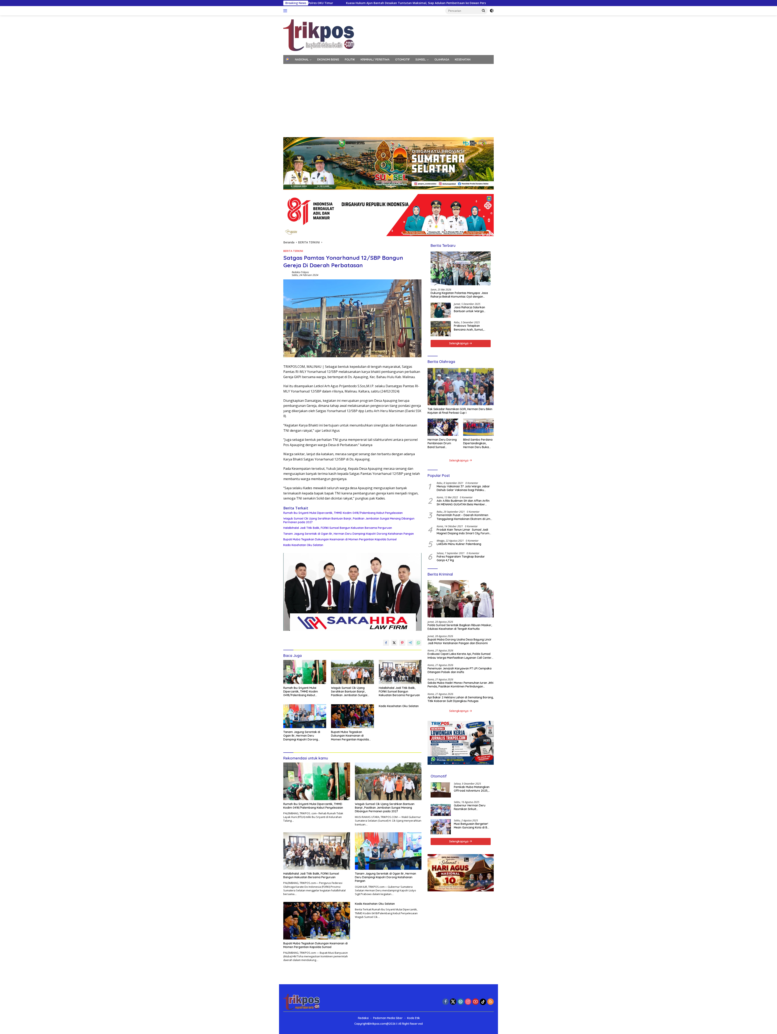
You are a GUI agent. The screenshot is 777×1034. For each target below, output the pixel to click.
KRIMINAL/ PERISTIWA (375, 59)
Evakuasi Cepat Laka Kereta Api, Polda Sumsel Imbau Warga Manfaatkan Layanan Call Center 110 (459, 655)
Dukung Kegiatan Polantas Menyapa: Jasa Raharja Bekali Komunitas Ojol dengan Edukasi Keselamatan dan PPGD (459, 294)
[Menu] (286, 10)
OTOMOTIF (402, 59)
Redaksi (363, 1018)
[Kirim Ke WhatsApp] (418, 643)
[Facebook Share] (386, 643)
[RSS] (490, 1001)
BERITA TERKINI (293, 251)
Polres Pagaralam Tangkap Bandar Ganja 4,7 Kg (461, 558)
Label (374, 68)
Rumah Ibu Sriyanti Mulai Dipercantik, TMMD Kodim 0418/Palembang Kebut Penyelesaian (343, 513)
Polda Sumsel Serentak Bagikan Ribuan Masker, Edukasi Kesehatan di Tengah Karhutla (460, 627)
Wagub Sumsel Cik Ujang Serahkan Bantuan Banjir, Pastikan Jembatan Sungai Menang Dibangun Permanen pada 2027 (348, 520)
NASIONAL (302, 59)
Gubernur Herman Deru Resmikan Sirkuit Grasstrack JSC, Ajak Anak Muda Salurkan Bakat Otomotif (472, 807)
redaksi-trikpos (300, 272)
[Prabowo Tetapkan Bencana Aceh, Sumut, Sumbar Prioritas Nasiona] (441, 328)
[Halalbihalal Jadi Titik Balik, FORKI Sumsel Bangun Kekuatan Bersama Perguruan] (400, 672)
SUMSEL (420, 59)
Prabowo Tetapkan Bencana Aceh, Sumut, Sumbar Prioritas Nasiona (471, 327)
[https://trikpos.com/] (319, 35)
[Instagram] (468, 1001)
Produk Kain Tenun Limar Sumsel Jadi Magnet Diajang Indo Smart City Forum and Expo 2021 (463, 531)
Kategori (291, 68)
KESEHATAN (462, 59)
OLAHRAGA (441, 59)
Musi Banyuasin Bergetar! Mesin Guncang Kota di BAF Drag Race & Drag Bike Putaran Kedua (472, 825)
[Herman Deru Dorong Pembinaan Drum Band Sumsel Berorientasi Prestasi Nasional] (443, 427)
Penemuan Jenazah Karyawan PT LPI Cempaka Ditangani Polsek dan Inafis (459, 670)
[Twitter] (453, 1001)
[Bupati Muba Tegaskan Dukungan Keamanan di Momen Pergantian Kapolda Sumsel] (352, 716)
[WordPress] (460, 1001)
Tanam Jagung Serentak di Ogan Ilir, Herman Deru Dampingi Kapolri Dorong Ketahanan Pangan (348, 534)
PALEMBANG (357, 68)
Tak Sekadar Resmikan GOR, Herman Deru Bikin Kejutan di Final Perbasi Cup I (460, 411)
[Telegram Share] (410, 643)
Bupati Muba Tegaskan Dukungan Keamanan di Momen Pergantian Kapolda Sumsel (340, 539)
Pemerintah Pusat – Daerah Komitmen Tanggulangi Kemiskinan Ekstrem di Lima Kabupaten (464, 517)
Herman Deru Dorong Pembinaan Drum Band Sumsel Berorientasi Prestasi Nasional (442, 443)
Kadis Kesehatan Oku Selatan (303, 545)
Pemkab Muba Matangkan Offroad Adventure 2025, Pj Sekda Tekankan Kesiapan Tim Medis (471, 788)
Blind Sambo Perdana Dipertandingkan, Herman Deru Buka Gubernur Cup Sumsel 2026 (478, 443)
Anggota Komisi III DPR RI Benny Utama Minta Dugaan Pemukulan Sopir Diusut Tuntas (465, 3)
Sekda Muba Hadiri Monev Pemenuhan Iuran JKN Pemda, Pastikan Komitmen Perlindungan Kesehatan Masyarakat (460, 684)
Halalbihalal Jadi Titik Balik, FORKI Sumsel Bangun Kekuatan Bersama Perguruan (337, 528)
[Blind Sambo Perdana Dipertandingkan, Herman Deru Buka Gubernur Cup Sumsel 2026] (478, 427)
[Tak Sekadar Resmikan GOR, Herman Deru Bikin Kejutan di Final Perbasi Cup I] (461, 386)
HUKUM (311, 68)
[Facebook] (445, 1001)
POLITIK (350, 59)
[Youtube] (475, 1001)
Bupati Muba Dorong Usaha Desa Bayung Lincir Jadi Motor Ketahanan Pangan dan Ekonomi (459, 641)
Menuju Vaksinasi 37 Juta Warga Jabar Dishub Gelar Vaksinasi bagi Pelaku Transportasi (463, 488)
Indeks (391, 68)
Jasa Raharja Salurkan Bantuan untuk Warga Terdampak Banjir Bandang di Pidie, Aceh (469, 309)
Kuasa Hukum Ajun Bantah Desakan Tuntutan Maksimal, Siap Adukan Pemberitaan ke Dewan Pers (321, 3)
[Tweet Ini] (394, 643)
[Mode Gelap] (492, 10)
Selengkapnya (459, 343)
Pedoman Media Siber (388, 1018)
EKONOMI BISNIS (328, 59)
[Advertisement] (388, 102)
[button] (484, 10)
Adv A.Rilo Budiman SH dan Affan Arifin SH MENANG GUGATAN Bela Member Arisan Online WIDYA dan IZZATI (463, 502)
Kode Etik (413, 1018)
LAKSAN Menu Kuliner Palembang (459, 544)
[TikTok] (483, 1002)
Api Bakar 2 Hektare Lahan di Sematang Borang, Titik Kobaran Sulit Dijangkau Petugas (461, 699)
